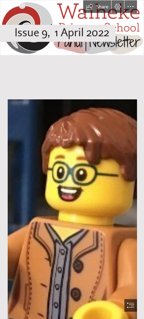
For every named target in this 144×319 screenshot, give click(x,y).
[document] (72, 159)
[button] (97, 6)
